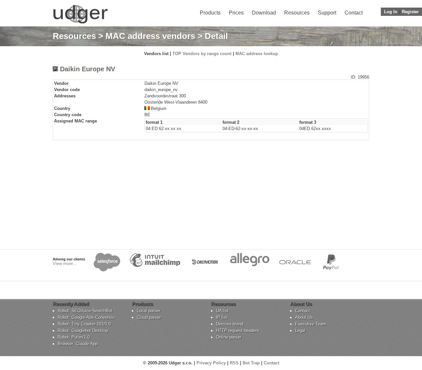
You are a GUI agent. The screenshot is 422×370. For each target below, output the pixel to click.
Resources (297, 13)
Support (327, 13)
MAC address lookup (256, 53)
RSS (234, 362)
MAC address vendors (150, 36)
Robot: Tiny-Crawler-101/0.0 (84, 323)
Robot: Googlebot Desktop (83, 330)
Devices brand (229, 323)
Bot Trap (251, 362)
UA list (222, 310)
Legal (300, 330)
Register (410, 11)
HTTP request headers (237, 330)
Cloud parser (149, 317)
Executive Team (310, 323)
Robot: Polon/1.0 (74, 337)
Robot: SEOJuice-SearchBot (85, 310)
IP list (221, 317)
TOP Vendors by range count (201, 53)
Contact (354, 13)
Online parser (228, 337)
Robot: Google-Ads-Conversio (86, 317)
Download (264, 13)
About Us (304, 317)
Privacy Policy (211, 362)
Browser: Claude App (78, 343)
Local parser (148, 310)
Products (210, 13)
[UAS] (80, 23)
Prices (236, 13)
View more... (65, 263)
